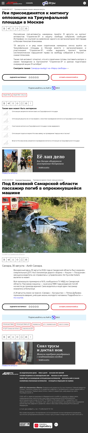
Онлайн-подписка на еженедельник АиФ (34, 375)
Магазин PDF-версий (56, 373)
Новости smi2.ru (9, 173)
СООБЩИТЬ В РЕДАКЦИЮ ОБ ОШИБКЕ (60, 381)
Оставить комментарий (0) (68, 77)
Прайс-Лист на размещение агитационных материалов (40, 378)
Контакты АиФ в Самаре (70, 378)
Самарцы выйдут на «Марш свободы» (49, 68)
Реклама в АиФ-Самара (59, 375)
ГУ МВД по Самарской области (13, 254)
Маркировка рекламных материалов (33, 381)
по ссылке (18, 298)
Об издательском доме (28, 373)
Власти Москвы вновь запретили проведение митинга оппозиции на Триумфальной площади (46, 141)
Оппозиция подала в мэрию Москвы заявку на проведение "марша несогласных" (41, 133)
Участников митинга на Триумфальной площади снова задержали (36, 126)
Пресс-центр (42, 373)
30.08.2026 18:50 (7, 180)
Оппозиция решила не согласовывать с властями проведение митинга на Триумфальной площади (47, 119)
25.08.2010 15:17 (7, 9)
